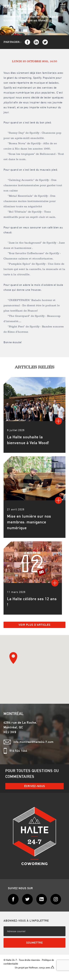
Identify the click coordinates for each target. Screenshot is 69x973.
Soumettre (34, 942)
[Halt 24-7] (19, 6)
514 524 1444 (18, 750)
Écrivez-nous (34, 786)
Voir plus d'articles (34, 624)
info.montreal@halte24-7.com (33, 742)
